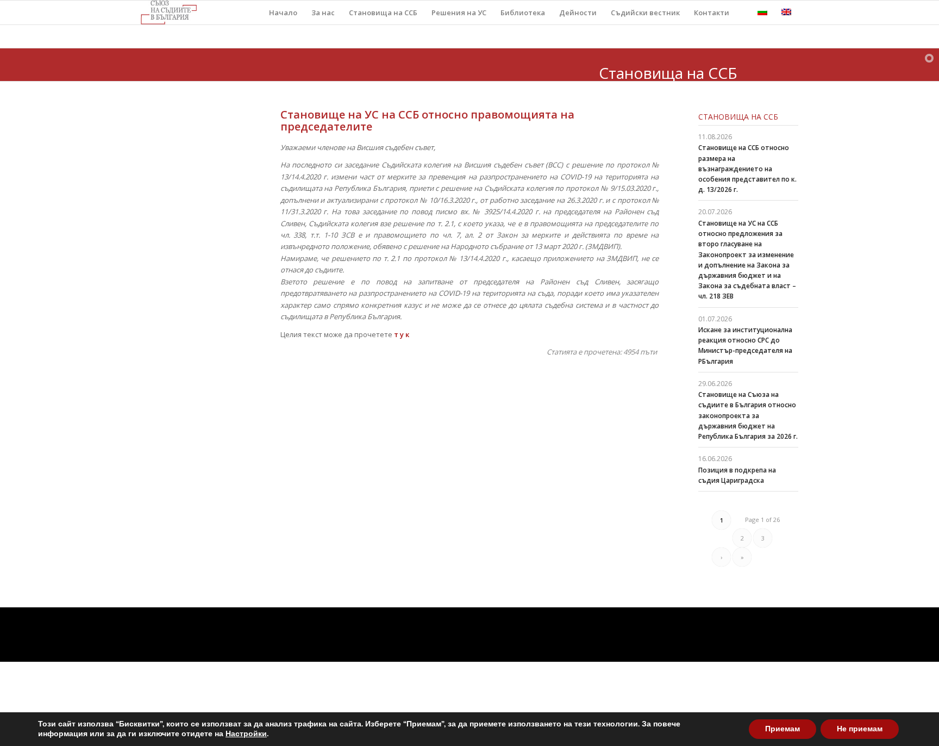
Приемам (782, 729)
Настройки (246, 734)
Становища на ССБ (738, 116)
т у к (400, 334)
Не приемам (859, 729)
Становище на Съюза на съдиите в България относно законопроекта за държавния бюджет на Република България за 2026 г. (748, 415)
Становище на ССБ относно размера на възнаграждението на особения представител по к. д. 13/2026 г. (747, 168)
